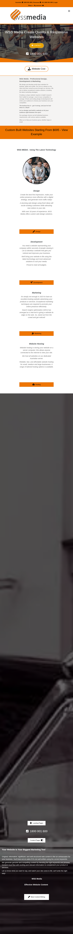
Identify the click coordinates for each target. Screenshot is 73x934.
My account (38, 5)
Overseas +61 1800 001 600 (43, 2)
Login (56, 2)
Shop (30, 5)
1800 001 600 (38, 53)
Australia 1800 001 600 (23, 2)
